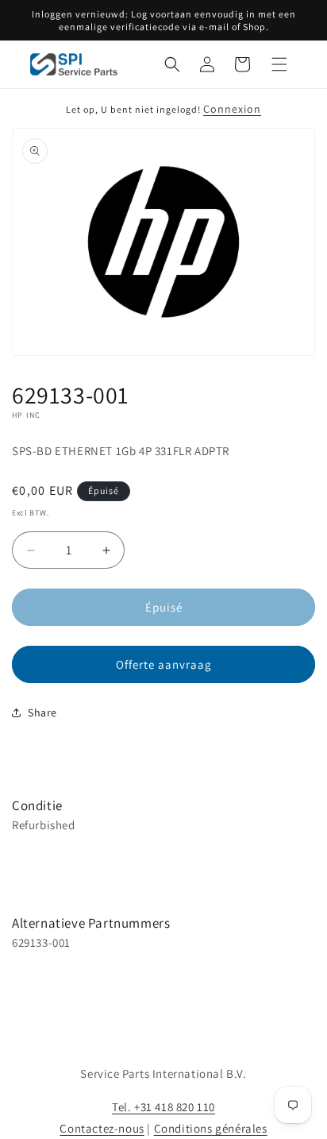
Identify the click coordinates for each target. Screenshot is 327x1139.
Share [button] (42, 712)
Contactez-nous (102, 1128)
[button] (172, 64)
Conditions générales (210, 1128)
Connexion (232, 109)
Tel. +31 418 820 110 (163, 1106)
